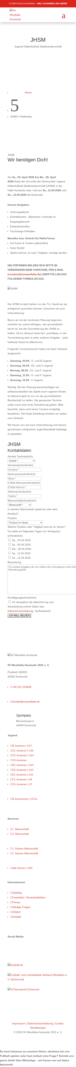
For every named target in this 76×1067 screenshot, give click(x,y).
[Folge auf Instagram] (18, 947)
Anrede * (20, 456)
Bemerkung (14, 562)
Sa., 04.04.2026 (21, 540)
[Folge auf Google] (25, 947)
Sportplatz (23, 715)
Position (12, 518)
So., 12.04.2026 (21, 557)
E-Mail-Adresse (24, 482)
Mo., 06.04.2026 (21, 548)
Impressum (18, 1023)
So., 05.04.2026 (21, 544)
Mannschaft (22, 500)
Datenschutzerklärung (20, 610)
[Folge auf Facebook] (10, 947)
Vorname (20, 465)
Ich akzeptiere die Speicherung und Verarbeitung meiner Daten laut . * (30, 606)
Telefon (19, 491)
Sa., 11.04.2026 (21, 553)
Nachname (21, 474)
